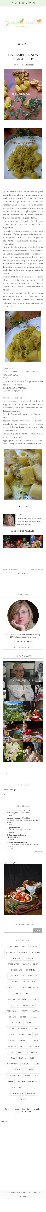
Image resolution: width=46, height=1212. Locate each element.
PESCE (11, 1052)
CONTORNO (14, 982)
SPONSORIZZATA (14, 1076)
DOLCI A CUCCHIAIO (17, 999)
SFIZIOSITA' (28, 1070)
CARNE (26, 964)
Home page (23, 574)
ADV (24, 946)
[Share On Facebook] (23, 506)
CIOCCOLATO (16, 970)
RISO (32, 1058)
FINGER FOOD (28, 1005)
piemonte (21, 1052)
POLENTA (33, 1052)
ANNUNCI (34, 946)
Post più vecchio (35, 570)
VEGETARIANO (16, 1093)
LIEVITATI (22, 1029)
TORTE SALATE (18, 1087)
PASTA (35, 1040)
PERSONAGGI (33, 1046)
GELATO (12, 1017)
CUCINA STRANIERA (29, 987)
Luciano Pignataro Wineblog (18, 818)
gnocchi (33, 1017)
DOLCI (28, 993)
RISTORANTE (12, 1064)
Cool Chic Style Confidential (18, 811)
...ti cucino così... (26, 1192)
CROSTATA (12, 987)
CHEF (35, 964)
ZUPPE (22, 1099)
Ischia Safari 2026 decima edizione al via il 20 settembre (23, 821)
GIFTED (23, 1017)
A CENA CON (12, 946)
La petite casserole (14, 828)
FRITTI (24, 1011)
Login (29, 1109)
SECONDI (16, 1070)
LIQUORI (11, 1034)
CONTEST (32, 976)
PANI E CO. (24, 1040)
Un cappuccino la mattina (17, 842)
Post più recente (11, 570)
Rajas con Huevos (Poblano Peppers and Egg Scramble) (23, 845)
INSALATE (30, 1023)
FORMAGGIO (12, 1011)
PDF (22, 1046)
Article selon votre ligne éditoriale (18, 830)
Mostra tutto (38, 851)
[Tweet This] (19, 506)
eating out (33, 999)
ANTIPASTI (10, 952)
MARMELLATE (25, 1034)
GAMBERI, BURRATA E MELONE (19, 813)
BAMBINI (36, 952)
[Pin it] (26, 506)
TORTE (10, 1081)
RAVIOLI (22, 1058)
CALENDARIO (13, 964)
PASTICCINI (11, 1046)
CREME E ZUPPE (30, 982)
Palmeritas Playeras (13, 837)
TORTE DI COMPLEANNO (27, 1081)
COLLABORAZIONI (16, 976)
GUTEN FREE (16, 1023)
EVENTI (14, 1005)
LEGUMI (10, 1029)
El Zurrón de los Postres (16, 835)
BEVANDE (17, 958)
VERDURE (31, 1093)
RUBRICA (26, 1064)
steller (27, 1076)
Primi (13, 1058)
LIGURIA (34, 1029)
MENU (24, 44)
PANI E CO (12, 1040)
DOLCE (18, 993)
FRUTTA (35, 1011)
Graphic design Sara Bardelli (27, 1110)
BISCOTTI (29, 958)
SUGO (36, 1076)
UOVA (31, 1087)
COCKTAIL (30, 970)
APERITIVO (23, 952)
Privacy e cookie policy (15, 1109)
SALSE (36, 1064)
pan (36, 1034)
